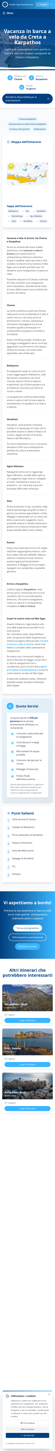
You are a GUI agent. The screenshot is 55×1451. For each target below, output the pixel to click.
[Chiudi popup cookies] (49, 1394)
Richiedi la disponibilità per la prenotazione (21, 99)
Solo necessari (27, 1429)
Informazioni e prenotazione (27, 937)
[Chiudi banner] (51, 4)
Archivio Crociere (27, 946)
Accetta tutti (29, 1435)
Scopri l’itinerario (27, 1020)
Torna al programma (27, 928)
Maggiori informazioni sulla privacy (21, 1443)
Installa (43, 4)
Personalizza (29, 1423)
